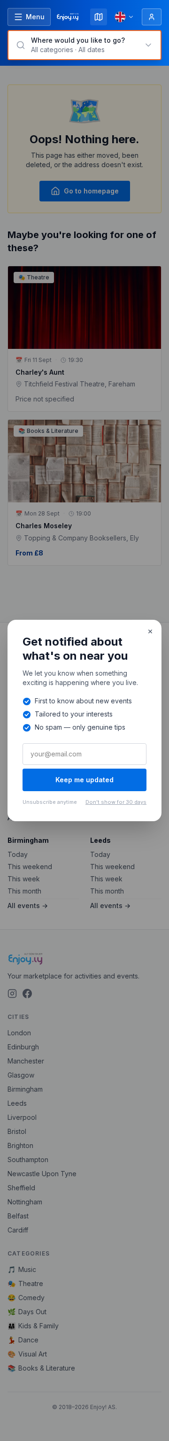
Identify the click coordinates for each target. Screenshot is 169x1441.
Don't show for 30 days (115, 802)
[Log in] (151, 16)
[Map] (98, 16)
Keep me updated (84, 780)
